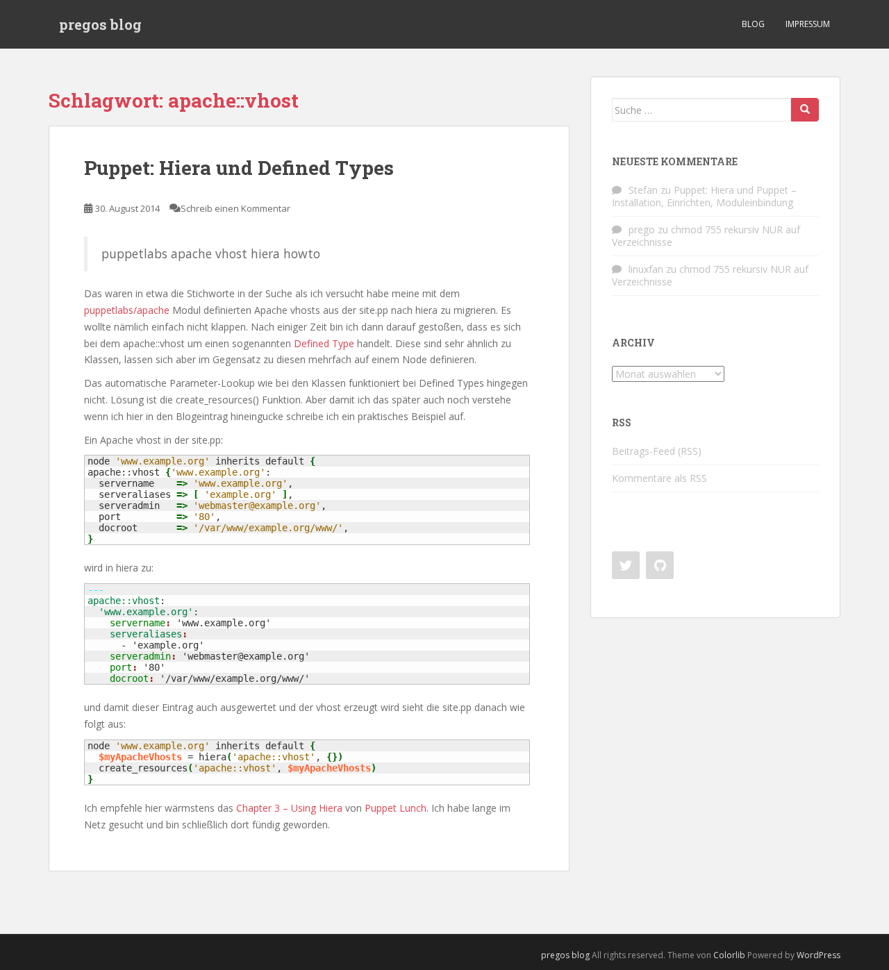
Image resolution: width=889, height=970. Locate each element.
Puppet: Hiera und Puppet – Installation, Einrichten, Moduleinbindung (704, 196)
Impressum (808, 24)
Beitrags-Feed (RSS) (656, 451)
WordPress (818, 955)
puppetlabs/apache (126, 310)
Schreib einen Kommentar (235, 208)
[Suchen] (805, 110)
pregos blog (100, 24)
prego (642, 229)
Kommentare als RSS (659, 478)
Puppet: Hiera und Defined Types (239, 168)
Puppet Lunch (395, 807)
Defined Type (324, 343)
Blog (753, 24)
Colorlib (729, 955)
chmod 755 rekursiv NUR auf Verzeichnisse (706, 236)
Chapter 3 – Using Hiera (289, 807)
